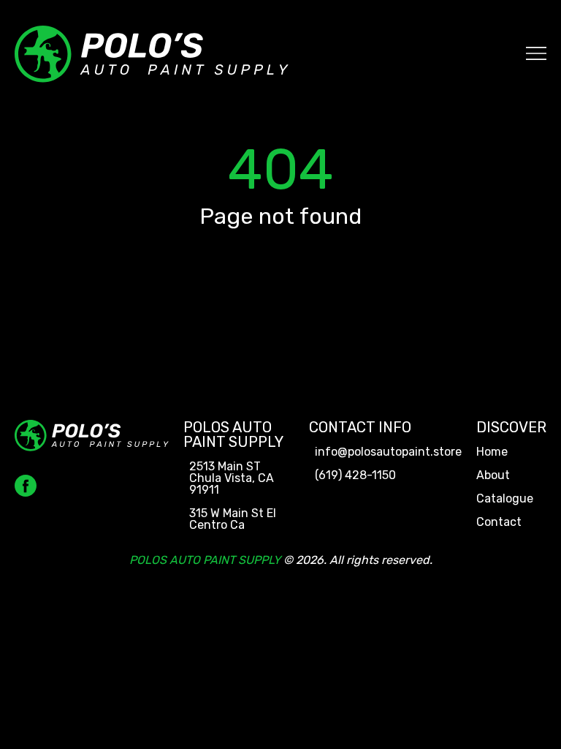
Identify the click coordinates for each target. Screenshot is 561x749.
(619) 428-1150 (355, 475)
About (493, 475)
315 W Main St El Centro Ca (232, 519)
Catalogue (504, 499)
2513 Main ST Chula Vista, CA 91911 (231, 478)
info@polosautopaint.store (388, 452)
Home (492, 452)
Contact (499, 522)
